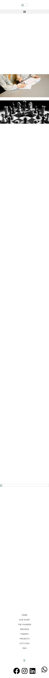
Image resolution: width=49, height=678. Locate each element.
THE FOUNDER (24, 624)
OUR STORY (24, 620)
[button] (24, 11)
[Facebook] (16, 671)
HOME (24, 615)
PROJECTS (24, 639)
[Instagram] (24, 671)
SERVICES (24, 629)
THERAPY (24, 634)
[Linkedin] (32, 671)
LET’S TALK (25, 643)
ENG (25, 648)
